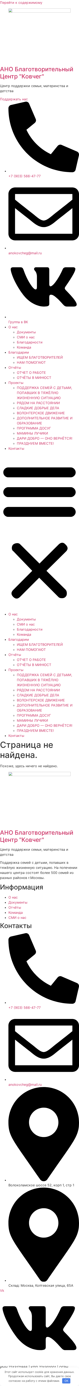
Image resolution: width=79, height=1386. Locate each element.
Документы (26, 332)
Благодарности (30, 342)
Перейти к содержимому (21, 2)
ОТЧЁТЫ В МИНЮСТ (34, 377)
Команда (24, 347)
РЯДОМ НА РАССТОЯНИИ (38, 403)
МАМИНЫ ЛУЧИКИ (32, 433)
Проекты (15, 383)
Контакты (16, 448)
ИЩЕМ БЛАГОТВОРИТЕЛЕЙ (40, 357)
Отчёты (14, 367)
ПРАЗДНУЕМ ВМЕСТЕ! (35, 443)
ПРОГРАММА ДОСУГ (34, 428)
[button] (39, 531)
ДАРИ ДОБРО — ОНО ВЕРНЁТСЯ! (44, 438)
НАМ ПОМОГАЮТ (31, 362)
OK (66, 1380)
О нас (13, 327)
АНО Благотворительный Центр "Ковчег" (36, 73)
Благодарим (18, 352)
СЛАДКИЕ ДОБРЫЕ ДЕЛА (38, 408)
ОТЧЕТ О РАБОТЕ (31, 372)
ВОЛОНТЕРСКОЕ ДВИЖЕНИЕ (41, 413)
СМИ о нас (26, 337)
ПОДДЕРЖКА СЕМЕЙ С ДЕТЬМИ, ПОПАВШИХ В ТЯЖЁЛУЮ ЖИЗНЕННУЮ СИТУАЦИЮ (44, 393)
